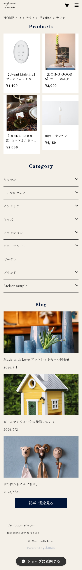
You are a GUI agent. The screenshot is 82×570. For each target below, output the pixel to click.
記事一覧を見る (41, 503)
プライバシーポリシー (21, 525)
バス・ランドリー (16, 246)
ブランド (9, 273)
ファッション (13, 233)
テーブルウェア (14, 193)
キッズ (8, 220)
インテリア (27, 18)
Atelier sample (15, 286)
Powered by (36, 548)
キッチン (9, 180)
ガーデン (9, 259)
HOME (9, 18)
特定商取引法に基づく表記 (24, 533)
